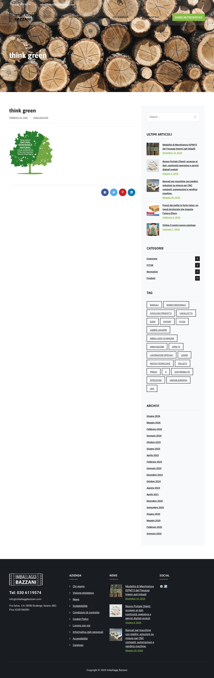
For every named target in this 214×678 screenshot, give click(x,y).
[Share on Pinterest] (122, 192)
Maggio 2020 (153, 520)
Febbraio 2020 (154, 527)
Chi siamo (79, 586)
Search (195, 116)
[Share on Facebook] (105, 192)
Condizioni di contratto (86, 612)
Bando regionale (176, 305)
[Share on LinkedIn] (131, 192)
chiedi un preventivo (188, 17)
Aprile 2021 (153, 494)
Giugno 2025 (153, 448)
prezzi (153, 372)
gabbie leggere (158, 330)
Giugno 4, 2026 (170, 173)
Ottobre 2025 (154, 442)
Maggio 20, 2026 (171, 197)
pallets (182, 363)
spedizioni (156, 380)
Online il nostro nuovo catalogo (179, 225)
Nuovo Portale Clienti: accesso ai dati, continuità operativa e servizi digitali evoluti (181, 165)
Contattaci (152, 17)
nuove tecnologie (160, 363)
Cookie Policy (81, 619)
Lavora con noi (81, 625)
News (137, 17)
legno (184, 355)
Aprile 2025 (153, 455)
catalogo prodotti (161, 313)
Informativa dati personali (88, 632)
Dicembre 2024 (155, 475)
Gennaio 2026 (154, 435)
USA (152, 388)
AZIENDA (59, 17)
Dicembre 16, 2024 (172, 153)
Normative (152, 271)
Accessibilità (80, 638)
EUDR (152, 321)
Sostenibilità (121, 17)
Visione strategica (83, 593)
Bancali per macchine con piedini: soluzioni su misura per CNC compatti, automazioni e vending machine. (139, 638)
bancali (154, 305)
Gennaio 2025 (154, 468)
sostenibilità (182, 372)
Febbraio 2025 (154, 461)
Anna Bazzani (40, 117)
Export (167, 321)
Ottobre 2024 (154, 481)
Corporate (152, 258)
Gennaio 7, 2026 (171, 229)
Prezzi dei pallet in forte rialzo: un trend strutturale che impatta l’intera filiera (180, 209)
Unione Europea (178, 380)
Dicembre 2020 (155, 501)
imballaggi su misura (162, 338)
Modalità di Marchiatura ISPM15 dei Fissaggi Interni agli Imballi (139, 590)
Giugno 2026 (153, 416)
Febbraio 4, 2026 (171, 217)
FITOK (89, 17)
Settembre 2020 (155, 507)
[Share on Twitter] (114, 192)
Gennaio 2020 (154, 533)
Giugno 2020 (153, 514)
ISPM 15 (176, 347)
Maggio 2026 (153, 422)
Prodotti (74, 17)
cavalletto (186, 313)
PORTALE (102, 17)
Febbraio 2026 (154, 429)
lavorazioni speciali (161, 355)
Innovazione (157, 347)
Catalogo (78, 645)
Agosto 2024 (153, 488)
